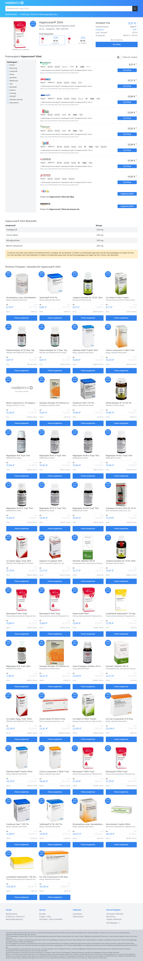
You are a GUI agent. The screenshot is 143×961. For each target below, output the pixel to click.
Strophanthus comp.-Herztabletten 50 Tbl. (24, 298)
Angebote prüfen (127, 194)
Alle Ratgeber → (113, 923)
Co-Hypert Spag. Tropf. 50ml (18, 561)
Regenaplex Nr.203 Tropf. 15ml (86, 508)
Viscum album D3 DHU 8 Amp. (52, 719)
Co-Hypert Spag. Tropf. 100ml (19, 719)
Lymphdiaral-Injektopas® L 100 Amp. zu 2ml (25, 877)
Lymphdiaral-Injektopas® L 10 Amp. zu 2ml (124, 614)
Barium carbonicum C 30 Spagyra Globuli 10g (25, 403)
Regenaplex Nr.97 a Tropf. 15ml (52, 456)
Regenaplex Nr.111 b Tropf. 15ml (52, 508)
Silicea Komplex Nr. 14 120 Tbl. (119, 403)
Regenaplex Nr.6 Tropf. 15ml (18, 456)
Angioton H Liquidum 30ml (50, 561)
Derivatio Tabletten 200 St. (117, 666)
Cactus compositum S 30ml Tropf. (120, 350)
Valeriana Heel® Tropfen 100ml (19, 772)
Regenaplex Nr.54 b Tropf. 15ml (19, 508)
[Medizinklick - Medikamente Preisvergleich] (71, 2)
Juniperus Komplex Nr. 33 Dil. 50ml (121, 561)
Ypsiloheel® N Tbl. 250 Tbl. (50, 824)
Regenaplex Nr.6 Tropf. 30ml (18, 666)
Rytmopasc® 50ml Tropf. (16, 614)
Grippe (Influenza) (114, 919)
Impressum (77, 914)
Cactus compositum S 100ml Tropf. (54, 772)
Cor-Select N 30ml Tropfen (117, 298)
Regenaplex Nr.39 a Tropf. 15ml (86, 456)
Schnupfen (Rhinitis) (114, 914)
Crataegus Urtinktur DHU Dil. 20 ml (121, 508)
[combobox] (68, 8)
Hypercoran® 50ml (81, 614)
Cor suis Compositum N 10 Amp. (119, 719)
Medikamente (11, 14)
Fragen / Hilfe (45, 917)
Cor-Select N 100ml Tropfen (84, 719)
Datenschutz (78, 917)
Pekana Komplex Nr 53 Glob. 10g (20, 350)
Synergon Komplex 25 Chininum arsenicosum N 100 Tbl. (63, 403)
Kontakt (42, 914)
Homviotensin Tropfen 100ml (118, 824)
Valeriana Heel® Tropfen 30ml (85, 350)
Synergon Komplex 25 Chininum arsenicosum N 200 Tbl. (63, 666)
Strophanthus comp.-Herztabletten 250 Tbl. (91, 824)
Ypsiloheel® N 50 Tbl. (48, 298)
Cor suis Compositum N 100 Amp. (53, 877)
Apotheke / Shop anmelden (50, 919)
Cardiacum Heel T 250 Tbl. (17, 824)
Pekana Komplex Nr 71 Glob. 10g (53, 350)
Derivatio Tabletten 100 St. (84, 561)
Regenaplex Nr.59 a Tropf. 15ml (119, 456)
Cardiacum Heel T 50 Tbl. (83, 403)
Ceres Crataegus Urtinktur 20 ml (86, 666)
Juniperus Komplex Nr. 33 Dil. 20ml (87, 298)
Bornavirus (110, 917)
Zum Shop (117, 44)
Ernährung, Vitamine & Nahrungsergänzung (38, 14)
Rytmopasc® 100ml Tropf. (83, 772)
